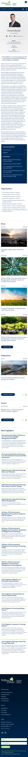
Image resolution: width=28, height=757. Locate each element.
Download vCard (19, 36)
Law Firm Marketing (6, 754)
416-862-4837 (14, 47)
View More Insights (8, 394)
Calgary (4, 712)
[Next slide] (26, 395)
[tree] (14, 151)
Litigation (5, 152)
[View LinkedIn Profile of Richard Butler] (6, 37)
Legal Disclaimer (7, 724)
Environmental (6, 150)
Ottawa (4, 710)
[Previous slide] (23, 395)
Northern (5, 698)
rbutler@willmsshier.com (14, 51)
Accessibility (6, 726)
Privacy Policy (6, 722)
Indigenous (5, 694)
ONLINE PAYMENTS (5, 728)
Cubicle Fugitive (16, 754)
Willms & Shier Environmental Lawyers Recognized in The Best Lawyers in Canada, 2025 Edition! (14, 280)
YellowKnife (6, 714)
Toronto (4, 708)
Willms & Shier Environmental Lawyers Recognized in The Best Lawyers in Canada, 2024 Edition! (14, 339)
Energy (3, 696)
